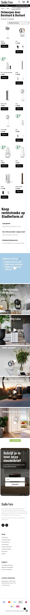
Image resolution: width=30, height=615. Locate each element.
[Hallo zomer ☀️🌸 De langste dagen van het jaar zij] (15, 392)
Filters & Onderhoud (6, 546)
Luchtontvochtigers (6, 549)
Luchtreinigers (5, 544)
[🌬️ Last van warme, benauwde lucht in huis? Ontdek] (15, 361)
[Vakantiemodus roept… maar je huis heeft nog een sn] (15, 268)
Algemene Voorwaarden (7, 567)
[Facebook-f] (3, 525)
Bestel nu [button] (4, 166)
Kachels (3, 553)
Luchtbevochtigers (6, 540)
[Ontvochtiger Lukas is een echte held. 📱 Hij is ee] (15, 330)
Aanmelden (15, 484)
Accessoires (4, 551)
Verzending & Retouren (7, 565)
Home (2, 8)
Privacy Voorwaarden (7, 569)
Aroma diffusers (5, 542)
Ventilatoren (5, 537)
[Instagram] (6, 525)
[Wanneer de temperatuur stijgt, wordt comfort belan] (15, 299)
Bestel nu (4, 46)
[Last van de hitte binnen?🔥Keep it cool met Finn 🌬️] (15, 423)
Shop (8, 8)
